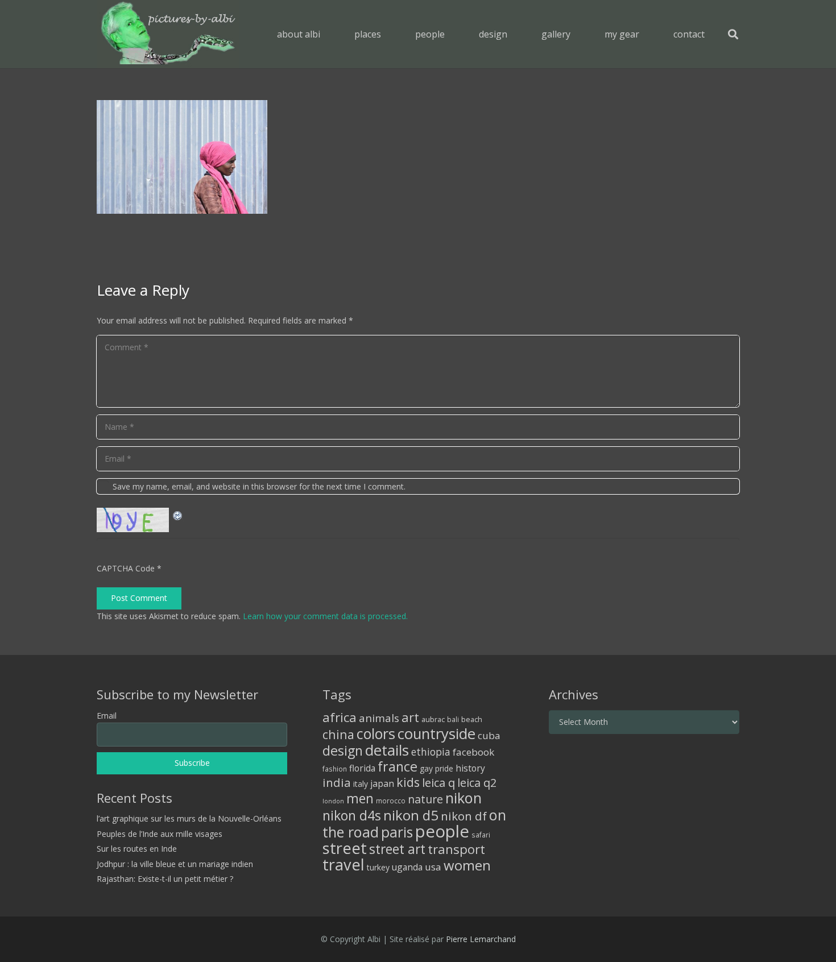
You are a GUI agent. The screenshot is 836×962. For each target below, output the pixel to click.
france (397, 766)
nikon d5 (410, 815)
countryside (436, 734)
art (410, 716)
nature (425, 799)
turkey (378, 867)
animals (379, 718)
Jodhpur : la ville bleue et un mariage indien (175, 864)
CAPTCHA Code (126, 568)
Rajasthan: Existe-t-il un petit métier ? (165, 878)
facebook (473, 751)
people (442, 831)
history (470, 768)
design (342, 750)
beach (471, 719)
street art (397, 849)
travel (343, 864)
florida (362, 768)
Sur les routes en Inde (137, 848)
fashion (334, 768)
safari (480, 834)
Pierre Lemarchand (481, 939)
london (333, 801)
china (338, 734)
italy (360, 783)
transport (456, 848)
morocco (390, 800)
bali (453, 719)
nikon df (464, 816)
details (387, 750)
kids (408, 782)
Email (107, 715)
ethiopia (430, 751)
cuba (489, 735)
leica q (438, 782)
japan (382, 783)
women (467, 865)
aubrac (433, 719)
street (344, 848)
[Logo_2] (168, 34)
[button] (389, 33)
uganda (407, 867)
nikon (463, 797)
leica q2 (476, 782)
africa (339, 717)
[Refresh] (178, 514)
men (360, 798)
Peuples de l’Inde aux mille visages (159, 833)
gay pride (436, 768)
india (336, 782)
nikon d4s (351, 815)
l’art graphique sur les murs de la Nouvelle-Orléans (189, 818)
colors (376, 733)
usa (433, 866)
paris (397, 832)
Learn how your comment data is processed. (325, 616)
